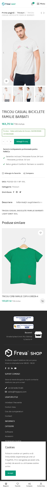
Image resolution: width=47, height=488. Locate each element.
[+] (10, 141)
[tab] (7, 202)
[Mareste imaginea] (6, 81)
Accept (10, 473)
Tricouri (20, 13)
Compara (30, 173)
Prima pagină (8, 13)
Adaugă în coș (22, 141)
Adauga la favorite (13, 173)
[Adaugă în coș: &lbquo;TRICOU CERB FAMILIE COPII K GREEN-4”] (42, 301)
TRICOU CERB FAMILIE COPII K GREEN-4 (20, 296)
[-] (3, 141)
